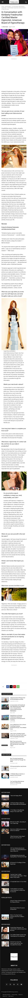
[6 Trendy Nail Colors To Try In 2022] (5, 883)
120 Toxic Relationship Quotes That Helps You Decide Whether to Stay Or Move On (18, 850)
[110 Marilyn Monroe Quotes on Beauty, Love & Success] (5, 775)
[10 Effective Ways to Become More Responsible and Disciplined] (5, 804)
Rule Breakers (8, 6)
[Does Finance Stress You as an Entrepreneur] (5, 909)
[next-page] (5, 750)
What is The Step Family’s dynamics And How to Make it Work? (17, 916)
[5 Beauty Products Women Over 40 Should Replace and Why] (5, 699)
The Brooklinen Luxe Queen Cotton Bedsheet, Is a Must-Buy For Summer (17, 890)
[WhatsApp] (18, 686)
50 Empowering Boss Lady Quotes (18, 766)
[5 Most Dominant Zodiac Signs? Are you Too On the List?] (5, 838)
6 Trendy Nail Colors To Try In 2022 (18, 881)
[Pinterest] (14, 686)
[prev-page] (2, 750)
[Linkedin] (14, 984)
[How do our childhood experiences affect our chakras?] (5, 831)
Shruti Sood (5, 26)
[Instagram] (10, 984)
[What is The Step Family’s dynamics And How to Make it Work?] (5, 917)
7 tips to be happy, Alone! (16, 795)
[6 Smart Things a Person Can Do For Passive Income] (5, 902)
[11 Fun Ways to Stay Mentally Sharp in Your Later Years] (5, 812)
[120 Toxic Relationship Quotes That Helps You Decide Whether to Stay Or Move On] (5, 850)
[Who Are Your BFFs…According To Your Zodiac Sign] (5, 823)
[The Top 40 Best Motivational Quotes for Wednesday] (5, 783)
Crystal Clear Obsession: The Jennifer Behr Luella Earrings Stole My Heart (18, 929)
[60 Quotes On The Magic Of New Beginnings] (5, 864)
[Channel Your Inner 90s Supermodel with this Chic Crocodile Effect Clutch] (5, 943)
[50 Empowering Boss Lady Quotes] (5, 768)
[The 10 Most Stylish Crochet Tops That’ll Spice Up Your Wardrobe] (5, 936)
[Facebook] (7, 686)
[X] (11, 686)
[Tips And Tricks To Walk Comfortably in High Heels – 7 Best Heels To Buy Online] (5, 876)
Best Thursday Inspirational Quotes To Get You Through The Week (17, 760)
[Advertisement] (14, 74)
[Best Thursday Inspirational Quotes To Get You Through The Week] (5, 760)
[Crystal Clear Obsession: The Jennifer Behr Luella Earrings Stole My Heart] (5, 929)
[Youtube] (21, 984)
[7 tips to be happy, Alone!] (5, 797)
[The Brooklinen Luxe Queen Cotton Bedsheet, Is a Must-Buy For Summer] (5, 890)
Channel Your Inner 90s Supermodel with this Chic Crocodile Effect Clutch (16, 943)
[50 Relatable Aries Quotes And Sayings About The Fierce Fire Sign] (5, 857)
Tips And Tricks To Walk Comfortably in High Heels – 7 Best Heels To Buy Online (18, 876)
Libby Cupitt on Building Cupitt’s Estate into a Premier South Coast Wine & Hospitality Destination (18, 735)
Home (2, 6)
